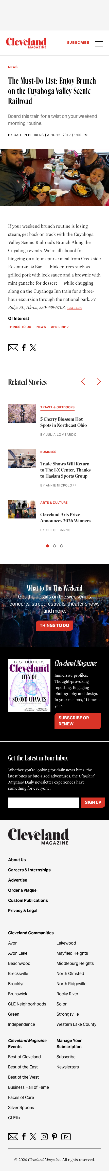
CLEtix (14, 1117)
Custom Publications (28, 900)
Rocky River (67, 994)
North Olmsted (70, 973)
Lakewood (66, 943)
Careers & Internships (29, 870)
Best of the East (23, 1067)
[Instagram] (44, 1136)
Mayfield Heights (72, 953)
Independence (21, 1024)
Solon (62, 1004)
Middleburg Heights (75, 963)
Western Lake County (76, 1024)
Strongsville (68, 1014)
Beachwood (19, 963)
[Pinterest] (54, 1136)
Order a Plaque (22, 890)
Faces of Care (21, 1097)
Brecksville (18, 973)
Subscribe (78, 42)
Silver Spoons (21, 1107)
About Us (17, 860)
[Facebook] (24, 1136)
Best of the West (23, 1077)
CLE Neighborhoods (27, 1004)
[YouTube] (66, 1136)
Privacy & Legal (22, 910)
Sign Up (93, 802)
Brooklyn (16, 983)
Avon (12, 943)
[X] (33, 1136)
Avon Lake (17, 953)
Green (13, 1014)
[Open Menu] (99, 44)
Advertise (17, 880)
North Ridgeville (71, 983)
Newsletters (68, 1067)
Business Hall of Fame (28, 1087)
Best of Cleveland (24, 1057)
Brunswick (17, 994)
